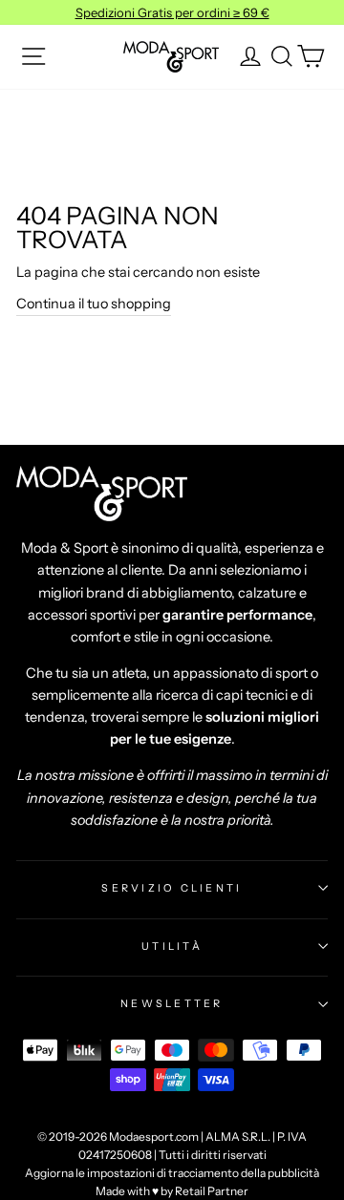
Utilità (172, 946)
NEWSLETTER (172, 1003)
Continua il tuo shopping (93, 303)
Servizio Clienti (171, 888)
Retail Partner (211, 1191)
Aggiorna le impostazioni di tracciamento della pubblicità (172, 1173)
